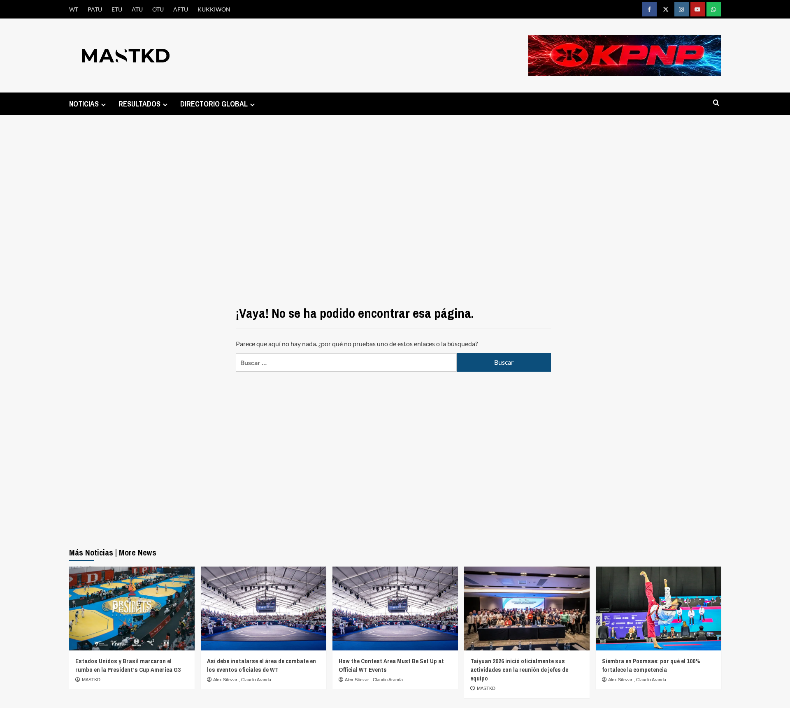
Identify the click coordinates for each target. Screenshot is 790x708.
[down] (103, 104)
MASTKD (91, 679)
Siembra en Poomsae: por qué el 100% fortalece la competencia (651, 665)
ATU (137, 9)
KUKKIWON (214, 9)
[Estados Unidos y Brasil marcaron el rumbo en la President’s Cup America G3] (132, 608)
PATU (95, 9)
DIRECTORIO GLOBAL (214, 104)
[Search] (716, 103)
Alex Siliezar (226, 679)
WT (73, 9)
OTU (158, 9)
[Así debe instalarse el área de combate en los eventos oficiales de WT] (263, 608)
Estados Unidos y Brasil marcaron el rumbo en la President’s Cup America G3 (128, 665)
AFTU (180, 9)
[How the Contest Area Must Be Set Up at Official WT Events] (395, 608)
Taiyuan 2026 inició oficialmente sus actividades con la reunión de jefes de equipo (519, 670)
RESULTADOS (139, 104)
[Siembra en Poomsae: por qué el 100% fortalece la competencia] (658, 608)
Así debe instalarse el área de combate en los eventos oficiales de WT (261, 665)
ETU (117, 9)
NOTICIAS (84, 104)
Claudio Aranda (256, 679)
